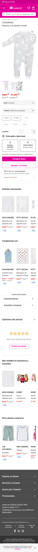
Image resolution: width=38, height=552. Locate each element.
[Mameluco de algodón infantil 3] (19, 86)
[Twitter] (18, 531)
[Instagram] (23, 531)
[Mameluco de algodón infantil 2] (12, 86)
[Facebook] (15, 531)
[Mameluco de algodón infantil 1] (5, 86)
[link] (8, 213)
